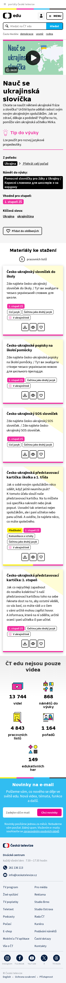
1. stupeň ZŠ (13, 202)
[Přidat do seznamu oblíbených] (41, 327)
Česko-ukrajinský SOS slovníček (32, 413)
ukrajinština (25, 216)
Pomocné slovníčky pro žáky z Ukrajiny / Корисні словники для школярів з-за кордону (33, 182)
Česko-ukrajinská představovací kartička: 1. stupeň (33, 577)
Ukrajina (10, 163)
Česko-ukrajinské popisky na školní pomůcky (30, 347)
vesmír (39, 33)
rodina (49, 33)
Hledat (54, 26)
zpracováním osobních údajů (41, 831)
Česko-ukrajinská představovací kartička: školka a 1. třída (33, 474)
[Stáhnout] (25, 327)
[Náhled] (33, 327)
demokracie (26, 33)
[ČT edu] (12, 17)
